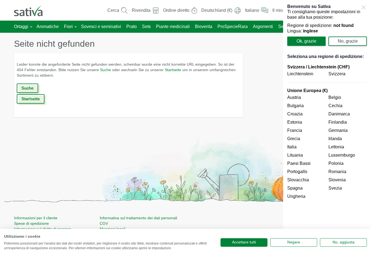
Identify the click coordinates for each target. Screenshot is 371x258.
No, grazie (348, 41)
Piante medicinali (173, 26)
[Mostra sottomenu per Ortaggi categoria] (31, 27)
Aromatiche (48, 26)
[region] (327, 129)
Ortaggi (21, 26)
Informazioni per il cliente (35, 218)
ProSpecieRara (232, 26)
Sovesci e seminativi (101, 26)
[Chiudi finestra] (364, 7)
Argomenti (263, 26)
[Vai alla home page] (32, 10)
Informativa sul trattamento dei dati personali (138, 218)
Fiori (68, 26)
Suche (105, 70)
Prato (131, 26)
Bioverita (203, 26)
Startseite (173, 70)
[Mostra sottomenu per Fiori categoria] (76, 27)
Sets (146, 26)
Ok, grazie (306, 41)
